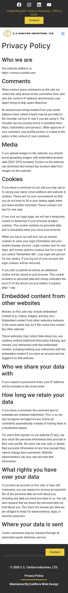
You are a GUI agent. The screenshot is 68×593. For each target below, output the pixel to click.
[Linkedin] (39, 4)
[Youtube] (48, 4)
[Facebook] (19, 4)
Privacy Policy (33, 575)
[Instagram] (29, 4)
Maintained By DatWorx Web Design (34, 584)
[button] (63, 33)
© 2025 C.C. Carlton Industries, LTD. (34, 567)
